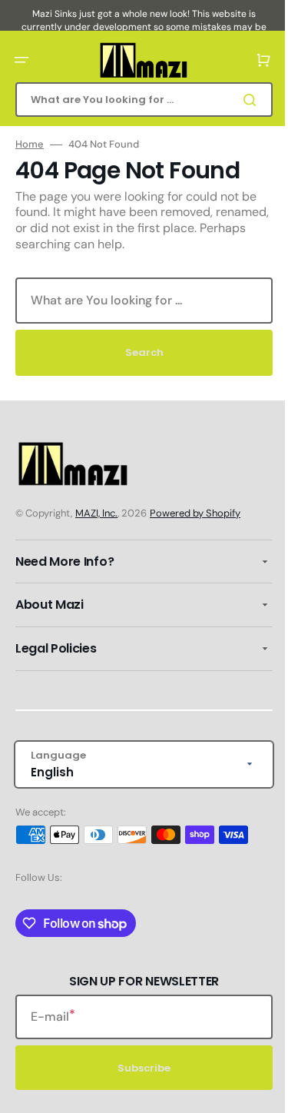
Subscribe (138, 1068)
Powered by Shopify (195, 513)
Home (29, 144)
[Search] (241, 100)
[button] (21, 60)
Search (138, 352)
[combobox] (138, 99)
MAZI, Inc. (96, 513)
